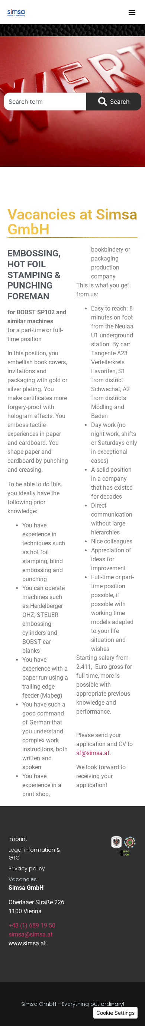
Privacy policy (27, 868)
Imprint (18, 839)
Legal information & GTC (34, 853)
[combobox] (45, 101)
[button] (132, 12)
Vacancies (23, 879)
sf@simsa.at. (93, 753)
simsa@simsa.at (30, 934)
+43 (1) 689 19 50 (32, 925)
